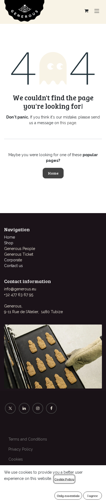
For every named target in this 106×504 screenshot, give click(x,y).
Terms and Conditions (27, 439)
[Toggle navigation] (97, 10)
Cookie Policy (64, 479)
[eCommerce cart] (86, 11)
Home (53, 173)
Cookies (15, 459)
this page (68, 123)
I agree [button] (93, 495)
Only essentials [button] (68, 495)
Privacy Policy (20, 449)
